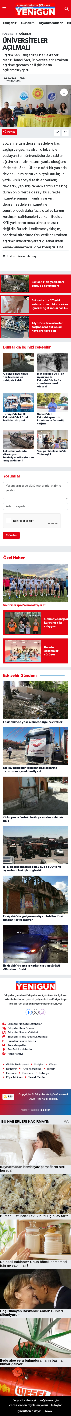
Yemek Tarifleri (37, 1077)
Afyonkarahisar (51, 23)
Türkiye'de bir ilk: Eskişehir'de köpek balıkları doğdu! (16, 417)
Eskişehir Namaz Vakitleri (23, 1032)
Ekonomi (11, 1073)
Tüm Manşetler (17, 1045)
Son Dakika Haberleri (20, 1049)
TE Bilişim (44, 1109)
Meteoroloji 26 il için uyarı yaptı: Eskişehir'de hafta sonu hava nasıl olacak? (50, 380)
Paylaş (11, 131)
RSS (10, 1096)
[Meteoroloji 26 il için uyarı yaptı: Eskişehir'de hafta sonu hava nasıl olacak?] (52, 362)
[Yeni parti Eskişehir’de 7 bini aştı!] (52, 439)
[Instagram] (42, 1012)
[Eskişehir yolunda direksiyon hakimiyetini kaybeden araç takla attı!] (18, 439)
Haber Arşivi (15, 1053)
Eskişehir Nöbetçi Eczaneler (25, 1023)
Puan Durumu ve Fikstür (22, 1041)
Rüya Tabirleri (14, 1077)
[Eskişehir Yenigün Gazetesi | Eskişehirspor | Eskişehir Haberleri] (35, 9)
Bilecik (51, 1068)
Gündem (27, 23)
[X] (35, 1012)
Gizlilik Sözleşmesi (17, 1064)
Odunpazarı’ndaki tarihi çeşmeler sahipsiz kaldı (15, 377)
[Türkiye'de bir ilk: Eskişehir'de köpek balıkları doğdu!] (18, 402)
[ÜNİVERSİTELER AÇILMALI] (35, 106)
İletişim (38, 1064)
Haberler (8, 34)
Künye (53, 1064)
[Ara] (67, 9)
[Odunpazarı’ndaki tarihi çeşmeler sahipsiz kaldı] (18, 362)
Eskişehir (10, 23)
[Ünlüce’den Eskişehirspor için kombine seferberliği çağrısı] (52, 402)
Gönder (11, 535)
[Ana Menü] (4, 9)
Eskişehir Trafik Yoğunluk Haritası (28, 1036)
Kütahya (44, 1073)
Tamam (48, 1411)
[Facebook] (29, 1012)
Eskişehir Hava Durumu (21, 1028)
